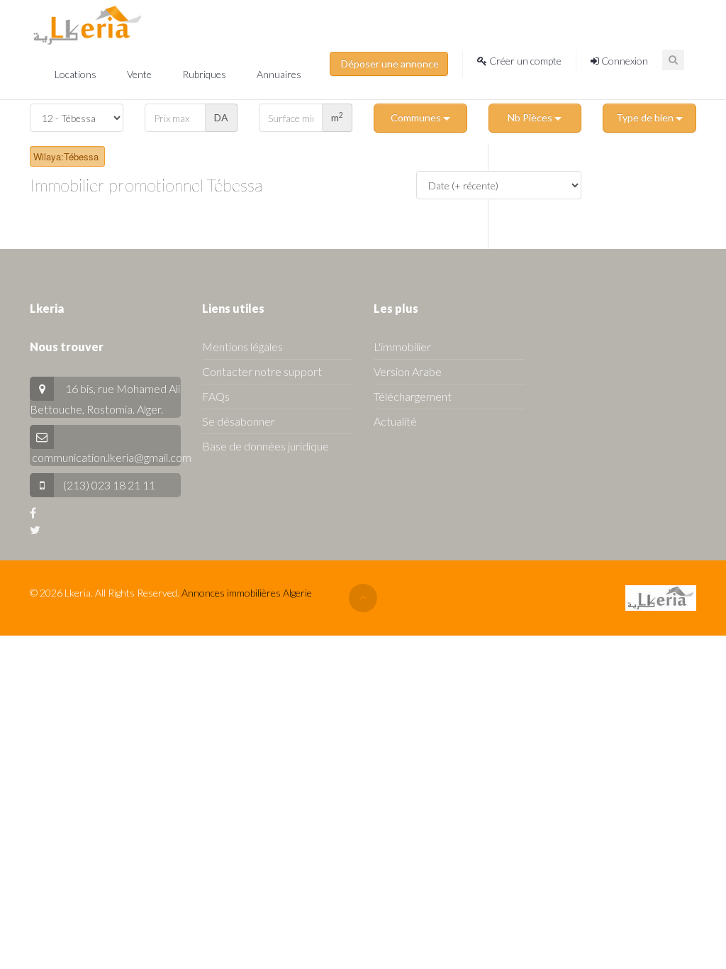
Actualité (395, 421)
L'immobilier (402, 346)
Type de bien (646, 117)
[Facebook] (33, 512)
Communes (417, 117)
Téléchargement (413, 396)
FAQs (216, 396)
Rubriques (205, 74)
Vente (140, 74)
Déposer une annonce (389, 63)
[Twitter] (35, 529)
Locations (77, 74)
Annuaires (279, 74)
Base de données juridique (265, 446)
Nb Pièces (531, 117)
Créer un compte (524, 61)
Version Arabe (408, 371)
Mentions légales (242, 346)
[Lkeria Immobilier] (87, 25)
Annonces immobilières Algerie (247, 593)
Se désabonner (238, 421)
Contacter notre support (262, 371)
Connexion (623, 61)
